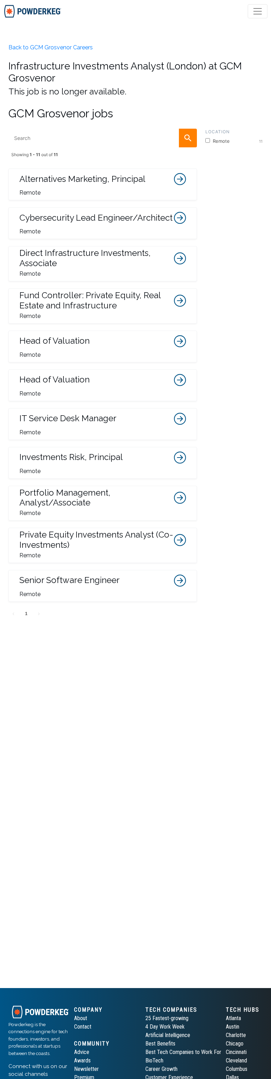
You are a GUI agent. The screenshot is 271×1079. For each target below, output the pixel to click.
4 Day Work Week (165, 1026)
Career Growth (161, 1069)
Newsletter (86, 1069)
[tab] (32, 11)
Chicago (234, 1043)
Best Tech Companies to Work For (183, 1052)
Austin (232, 1026)
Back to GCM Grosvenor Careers (50, 47)
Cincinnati (236, 1052)
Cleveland (236, 1060)
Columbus (236, 1069)
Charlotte (236, 1035)
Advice (81, 1052)
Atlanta (233, 1018)
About (80, 1018)
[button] (102, 184)
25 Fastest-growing (166, 1018)
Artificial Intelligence (167, 1035)
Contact (82, 1026)
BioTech (154, 1060)
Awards (82, 1060)
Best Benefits (160, 1043)
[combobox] (102, 138)
